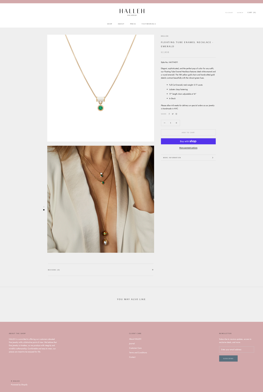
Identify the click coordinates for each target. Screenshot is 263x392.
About (121, 24)
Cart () (252, 12)
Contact (132, 357)
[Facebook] (169, 114)
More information (172, 158)
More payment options (188, 147)
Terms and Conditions (138, 352)
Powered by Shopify (19, 384)
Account (229, 12)
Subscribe (228, 358)
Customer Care (135, 348)
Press (133, 24)
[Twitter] (173, 114)
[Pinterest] (176, 114)
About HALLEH (135, 339)
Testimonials (149, 24)
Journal (132, 343)
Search (240, 12)
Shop (109, 24)
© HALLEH (15, 381)
